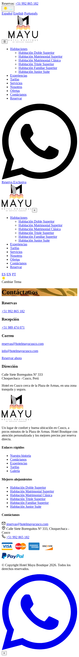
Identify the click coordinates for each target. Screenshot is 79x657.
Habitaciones (18, 49)
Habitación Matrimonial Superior (40, 56)
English (18, 13)
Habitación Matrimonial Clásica (40, 60)
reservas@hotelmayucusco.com (23, 344)
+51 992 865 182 (26, 3)
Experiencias (18, 75)
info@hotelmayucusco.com (20, 351)
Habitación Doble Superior (36, 52)
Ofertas (15, 90)
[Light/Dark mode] (8, 8)
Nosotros (16, 87)
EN (9, 274)
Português (30, 13)
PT (14, 274)
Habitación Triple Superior (36, 64)
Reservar (16, 98)
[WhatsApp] (39, 649)
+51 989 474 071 (13, 327)
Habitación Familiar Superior (38, 68)
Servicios (16, 83)
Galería (15, 471)
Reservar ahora (12, 358)
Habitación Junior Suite (34, 71)
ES (4, 274)
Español (7, 13)
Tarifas (14, 79)
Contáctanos (18, 94)
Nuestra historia (20, 455)
